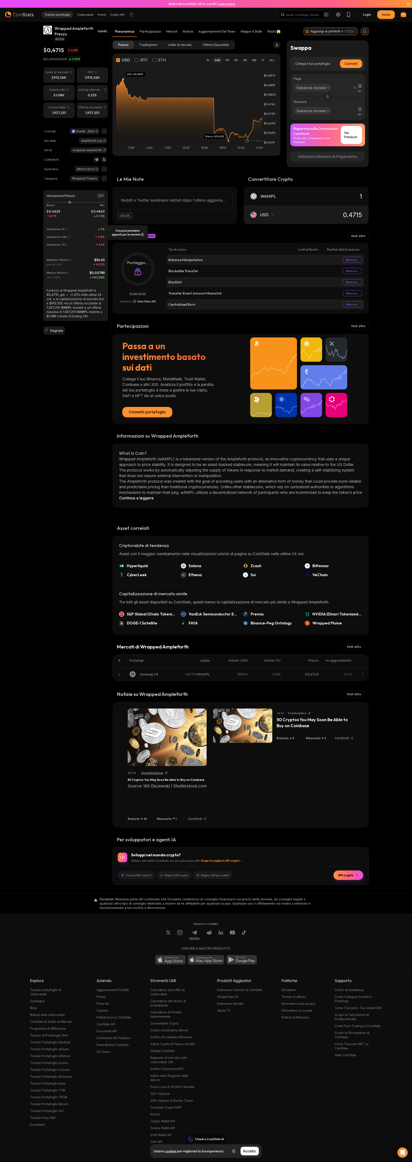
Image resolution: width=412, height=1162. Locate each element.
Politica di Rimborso (295, 1017)
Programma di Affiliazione (48, 1028)
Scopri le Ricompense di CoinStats (352, 1035)
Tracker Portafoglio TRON (48, 1097)
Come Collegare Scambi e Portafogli (353, 999)
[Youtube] (232, 935)
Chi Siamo (104, 1051)
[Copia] (96, 131)
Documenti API (107, 1031)
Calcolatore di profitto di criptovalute (167, 992)
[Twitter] (104, 160)
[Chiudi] (405, 4)
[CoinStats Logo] (19, 15)
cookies (170, 1151)
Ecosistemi (37, 1124)
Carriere (102, 1010)
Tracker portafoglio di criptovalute (45, 992)
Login (367, 14)
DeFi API (156, 1142)
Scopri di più (138, 293)
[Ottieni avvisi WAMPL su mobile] (365, 31)
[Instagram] (179, 935)
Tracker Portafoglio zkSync (49, 1049)
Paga (297, 78)
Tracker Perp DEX (43, 1118)
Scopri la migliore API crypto (220, 860)
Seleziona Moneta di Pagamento (327, 156)
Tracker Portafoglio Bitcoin (49, 1104)
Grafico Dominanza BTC (167, 1069)
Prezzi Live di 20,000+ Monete (172, 1087)
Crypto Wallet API (162, 1121)
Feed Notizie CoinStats (113, 1045)
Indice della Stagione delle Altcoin (169, 1078)
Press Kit (103, 1003)
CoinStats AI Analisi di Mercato (51, 1021)
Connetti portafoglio (147, 412)
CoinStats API (106, 1024)
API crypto (345, 875)
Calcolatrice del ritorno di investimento (168, 1003)
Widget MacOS (228, 997)
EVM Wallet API (161, 1135)
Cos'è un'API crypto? (139, 875)
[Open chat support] (402, 1152)
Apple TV (224, 1010)
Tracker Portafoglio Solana (49, 1063)
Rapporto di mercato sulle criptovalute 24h (168, 1060)
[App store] (170, 959)
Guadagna (37, 1001)
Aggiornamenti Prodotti (113, 990)
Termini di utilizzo (294, 997)
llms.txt (155, 1114)
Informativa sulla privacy (298, 1003)
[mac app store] (206, 959)
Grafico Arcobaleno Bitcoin (169, 1030)
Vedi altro (358, 236)
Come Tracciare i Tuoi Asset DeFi (358, 1008)
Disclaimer (289, 990)
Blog (33, 1008)
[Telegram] (96, 160)
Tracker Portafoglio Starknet (50, 1042)
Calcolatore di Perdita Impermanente (165, 1014)
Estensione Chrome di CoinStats (239, 990)
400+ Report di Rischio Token (171, 1100)
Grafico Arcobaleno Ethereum (171, 1037)
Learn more (226, 4)
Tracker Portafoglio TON (47, 1090)
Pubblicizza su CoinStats (114, 1017)
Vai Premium (350, 135)
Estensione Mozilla (230, 1003)
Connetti (351, 63)
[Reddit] (209, 935)
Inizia (386, 14)
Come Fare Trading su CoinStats (357, 1026)
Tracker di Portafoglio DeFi (49, 1035)
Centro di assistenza (349, 990)
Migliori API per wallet (215, 875)
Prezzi (101, 997)
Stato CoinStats (345, 1055)
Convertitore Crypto (164, 1023)
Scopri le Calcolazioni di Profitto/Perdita (352, 1017)
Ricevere (300, 102)
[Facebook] (244, 935)
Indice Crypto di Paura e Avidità (172, 1044)
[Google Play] (241, 959)
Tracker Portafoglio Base (48, 1083)
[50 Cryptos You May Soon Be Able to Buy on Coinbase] (167, 737)
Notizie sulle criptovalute (47, 1015)
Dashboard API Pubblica (114, 1038)
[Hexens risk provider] (138, 301)
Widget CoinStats (162, 1051)
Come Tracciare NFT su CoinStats (351, 1046)
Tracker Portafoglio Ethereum (51, 1076)
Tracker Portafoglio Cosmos (50, 1069)
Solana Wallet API (162, 1128)
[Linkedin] (220, 935)
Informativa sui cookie (297, 1010)
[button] (96, 131)
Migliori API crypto (176, 875)
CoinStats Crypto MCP (166, 1107)
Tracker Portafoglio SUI (46, 1111)
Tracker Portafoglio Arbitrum (50, 1056)
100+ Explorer (160, 1094)
